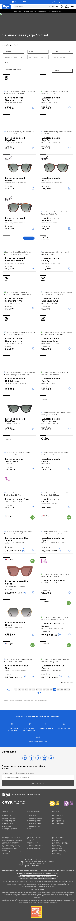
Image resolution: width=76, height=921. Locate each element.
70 (69, 689)
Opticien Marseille (42, 883)
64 (48, 689)
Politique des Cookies (58, 850)
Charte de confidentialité (59, 847)
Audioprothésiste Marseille (46, 886)
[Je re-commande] (62, 6)
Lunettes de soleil (32, 815)
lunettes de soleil (28, 891)
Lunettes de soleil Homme (34, 818)
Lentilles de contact (57, 815)
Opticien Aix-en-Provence (55, 883)
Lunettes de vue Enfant (8, 820)
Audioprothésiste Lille (63, 884)
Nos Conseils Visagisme (34, 837)
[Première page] (7, 689)
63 (44, 689)
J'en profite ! (58, 11)
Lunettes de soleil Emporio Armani (15, 260)
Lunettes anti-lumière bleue (9, 828)
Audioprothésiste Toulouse (48, 884)
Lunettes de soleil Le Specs (16, 541)
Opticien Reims (67, 883)
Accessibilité (56, 853)
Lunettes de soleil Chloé (51, 461)
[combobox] (13, 51)
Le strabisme (30, 843)
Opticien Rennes (20, 883)
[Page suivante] (37, 692)
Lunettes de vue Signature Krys (14, 99)
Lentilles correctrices (58, 817)
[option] (13, 52)
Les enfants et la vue (32, 842)
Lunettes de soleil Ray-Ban (51, 99)
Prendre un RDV (20, 2)
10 (19, 689)
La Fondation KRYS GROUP (60, 843)
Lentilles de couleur (57, 818)
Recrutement (56, 845)
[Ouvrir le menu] (72, 6)
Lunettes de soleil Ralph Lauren (15, 380)
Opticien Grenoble (31, 883)
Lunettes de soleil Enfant (34, 820)
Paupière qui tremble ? (33, 848)
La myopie (30, 840)
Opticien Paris (7, 881)
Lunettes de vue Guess (8, 822)
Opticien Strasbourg (59, 881)
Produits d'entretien (58, 825)
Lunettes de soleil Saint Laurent (51, 420)
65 (51, 689)
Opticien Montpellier (9, 883)
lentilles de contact (9, 891)
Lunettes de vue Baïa (17, 500)
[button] (66, 6)
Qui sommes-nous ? (58, 837)
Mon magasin (58, 2)
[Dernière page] (40, 692)
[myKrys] (57, 6)
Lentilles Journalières (58, 820)
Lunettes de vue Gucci (8, 823)
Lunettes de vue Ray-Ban (50, 220)
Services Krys (31, 839)
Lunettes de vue (6, 815)
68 (62, 689)
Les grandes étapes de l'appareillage (12, 840)
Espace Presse (56, 840)
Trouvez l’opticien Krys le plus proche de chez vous (55, 899)
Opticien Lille (69, 881)
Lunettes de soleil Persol (15, 180)
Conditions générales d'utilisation (61, 851)
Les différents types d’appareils (10, 842)
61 (37, 689)
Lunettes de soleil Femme (34, 817)
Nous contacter (30, 867)
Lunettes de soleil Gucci (15, 624)
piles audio (38, 891)
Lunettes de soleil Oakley (34, 826)
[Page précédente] (10, 689)
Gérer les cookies (57, 855)
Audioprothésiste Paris (33, 884)
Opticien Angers (11, 884)
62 (40, 689)
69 (65, 689)
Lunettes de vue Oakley (50, 260)
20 (23, 689)
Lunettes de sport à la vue (9, 829)
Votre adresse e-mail (18, 773)
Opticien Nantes (47, 881)
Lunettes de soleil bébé (33, 822)
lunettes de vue (19, 891)
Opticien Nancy (21, 884)
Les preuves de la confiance (60, 839)
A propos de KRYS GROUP (60, 842)
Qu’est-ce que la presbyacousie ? (11, 847)
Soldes (29, 828)
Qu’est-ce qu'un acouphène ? (10, 843)
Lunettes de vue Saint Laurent (14, 461)
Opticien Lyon (27, 881)
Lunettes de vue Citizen (50, 501)
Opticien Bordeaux (37, 881)
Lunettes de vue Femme (8, 817)
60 (33, 689)
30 (26, 689)
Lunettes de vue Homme (8, 818)
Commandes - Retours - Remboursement (27, 870)
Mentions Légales (57, 848)
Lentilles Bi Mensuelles (58, 822)
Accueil (4, 45)
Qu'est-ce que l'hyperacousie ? (10, 845)
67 (58, 689)
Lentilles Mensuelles (58, 823)
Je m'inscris (38, 783)
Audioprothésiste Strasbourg (30, 886)
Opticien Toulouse (17, 881)
